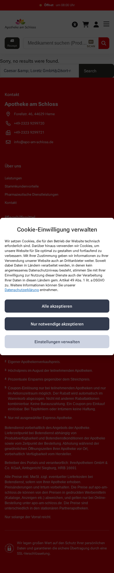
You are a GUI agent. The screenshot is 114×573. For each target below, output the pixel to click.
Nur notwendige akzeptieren (57, 324)
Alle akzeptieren (57, 306)
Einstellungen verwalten (57, 341)
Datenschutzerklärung (22, 290)
